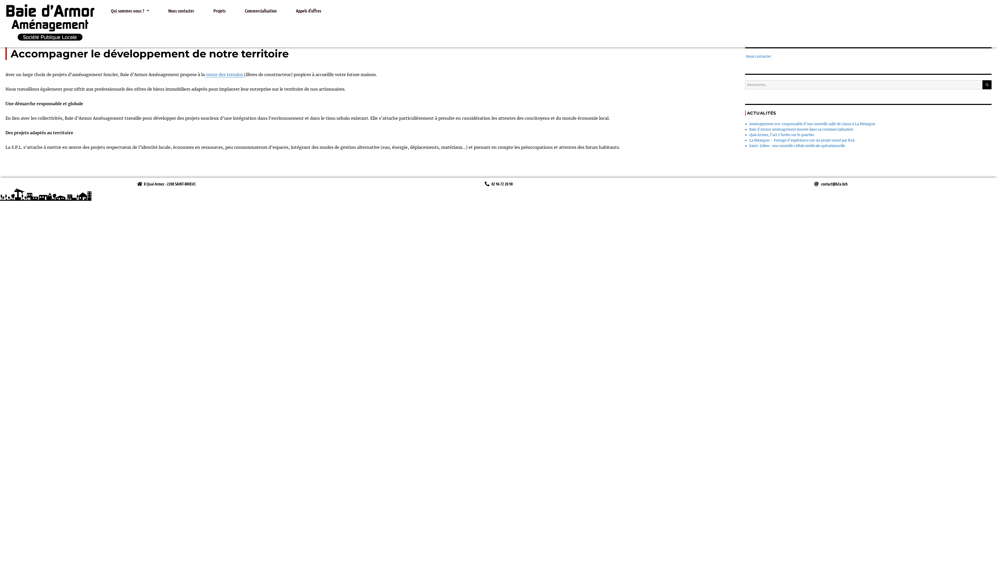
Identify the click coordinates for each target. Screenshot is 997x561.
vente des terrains (225, 74)
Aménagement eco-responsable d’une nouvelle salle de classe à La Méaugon (812, 124)
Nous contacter (181, 11)
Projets (219, 11)
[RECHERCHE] (987, 84)
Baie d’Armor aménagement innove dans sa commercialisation (801, 129)
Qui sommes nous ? (127, 11)
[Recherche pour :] (864, 85)
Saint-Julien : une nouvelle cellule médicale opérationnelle (797, 146)
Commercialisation (261, 11)
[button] (130, 11)
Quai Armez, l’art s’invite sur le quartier (781, 135)
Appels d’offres (308, 11)
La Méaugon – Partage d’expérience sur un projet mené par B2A (802, 140)
